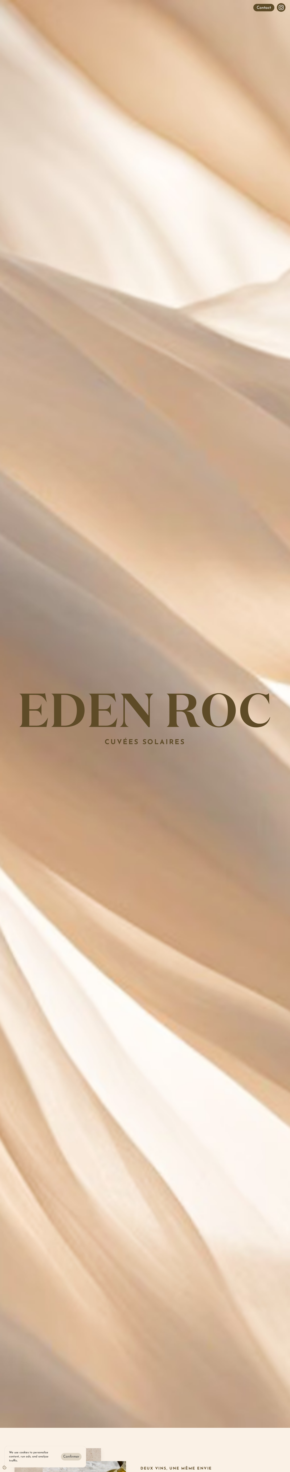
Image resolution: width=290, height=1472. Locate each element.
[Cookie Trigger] (4, 1467)
